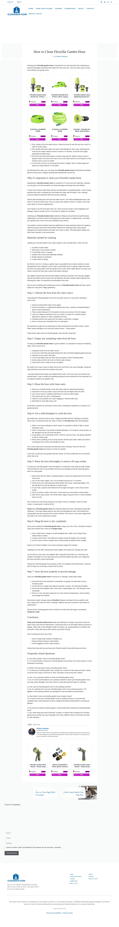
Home (31, 8)
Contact (10, 2)
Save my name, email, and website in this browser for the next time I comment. (34, 847)
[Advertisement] (59, 31)
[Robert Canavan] (31, 735)
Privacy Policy (35, 14)
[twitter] (108, 2)
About (19, 2)
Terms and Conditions (54, 913)
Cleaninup (45, 730)
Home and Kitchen (44, 8)
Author (29, 724)
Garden (58, 8)
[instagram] (111, 2)
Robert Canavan (62, 56)
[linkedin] (101, 2)
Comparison (70, 8)
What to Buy (74, 883)
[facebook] (104, 2)
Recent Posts (36, 724)
